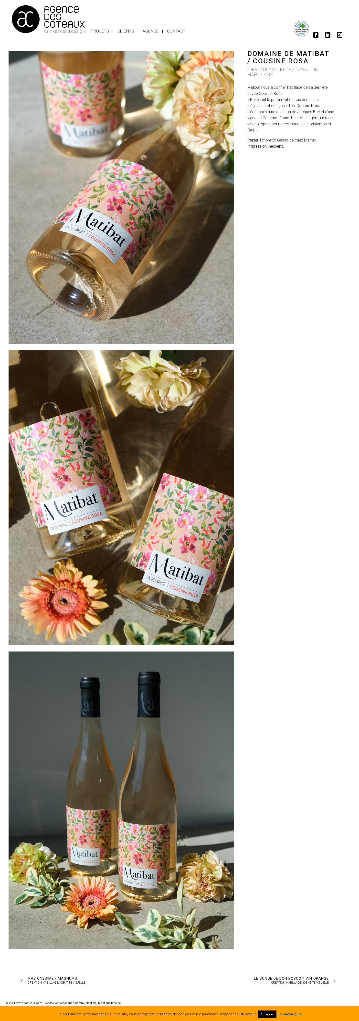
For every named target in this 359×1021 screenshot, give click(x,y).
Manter (310, 140)
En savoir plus (289, 1014)
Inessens (275, 146)
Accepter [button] (267, 1014)
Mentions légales (109, 1003)
